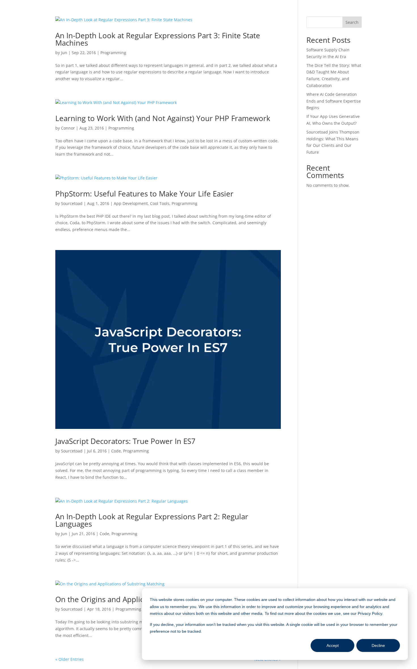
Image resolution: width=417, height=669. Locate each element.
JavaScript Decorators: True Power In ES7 (125, 441)
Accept (333, 645)
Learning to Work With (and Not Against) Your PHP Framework (162, 118)
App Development (131, 203)
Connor (68, 128)
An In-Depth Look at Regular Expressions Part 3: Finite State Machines (157, 39)
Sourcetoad (72, 203)
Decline (378, 645)
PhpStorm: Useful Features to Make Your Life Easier (144, 194)
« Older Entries (69, 659)
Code (116, 451)
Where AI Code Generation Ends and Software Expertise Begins (333, 101)
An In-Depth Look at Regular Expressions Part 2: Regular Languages (151, 520)
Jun (64, 52)
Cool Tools (159, 203)
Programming (113, 52)
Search (352, 22)
